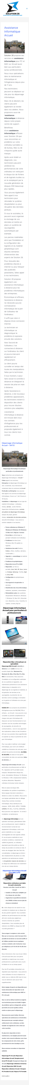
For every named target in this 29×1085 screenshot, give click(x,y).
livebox (8, 551)
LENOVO (4, 809)
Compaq (9, 572)
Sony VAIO (10, 574)
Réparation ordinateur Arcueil (10, 1069)
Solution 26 (9, 55)
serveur (9, 506)
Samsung (15, 572)
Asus (21, 569)
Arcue (23, 488)
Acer (12, 569)
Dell (16, 569)
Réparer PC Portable (20, 1071)
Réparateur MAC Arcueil (14, 1066)
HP (18, 569)
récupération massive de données (14, 861)
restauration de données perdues (16, 517)
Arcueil (20, 477)
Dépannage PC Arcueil (8, 1055)
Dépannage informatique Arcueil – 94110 (12, 444)
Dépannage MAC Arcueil (9, 666)
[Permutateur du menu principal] (27, 8)
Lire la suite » (6, 1076)
